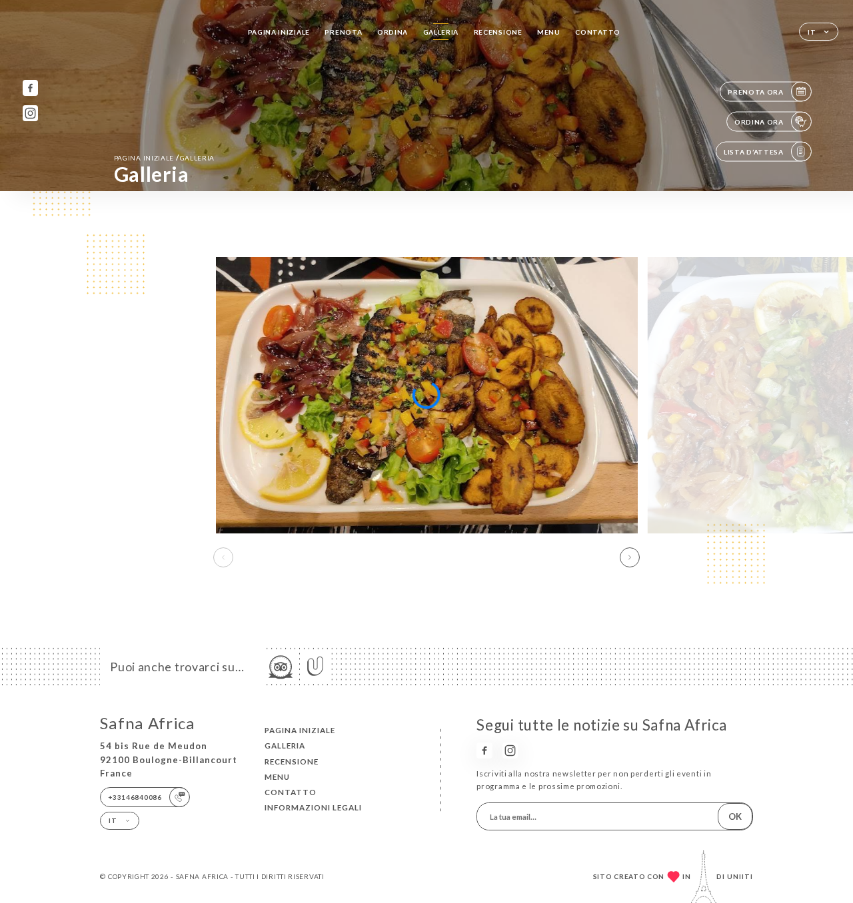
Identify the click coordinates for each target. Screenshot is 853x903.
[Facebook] (30, 87)
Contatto (597, 32)
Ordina (392, 32)
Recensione (498, 32)
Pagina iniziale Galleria (164, 157)
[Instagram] (30, 113)
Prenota (343, 32)
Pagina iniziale (279, 32)
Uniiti (740, 876)
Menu (548, 32)
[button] (630, 557)
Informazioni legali (313, 807)
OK (735, 816)
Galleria (441, 32)
